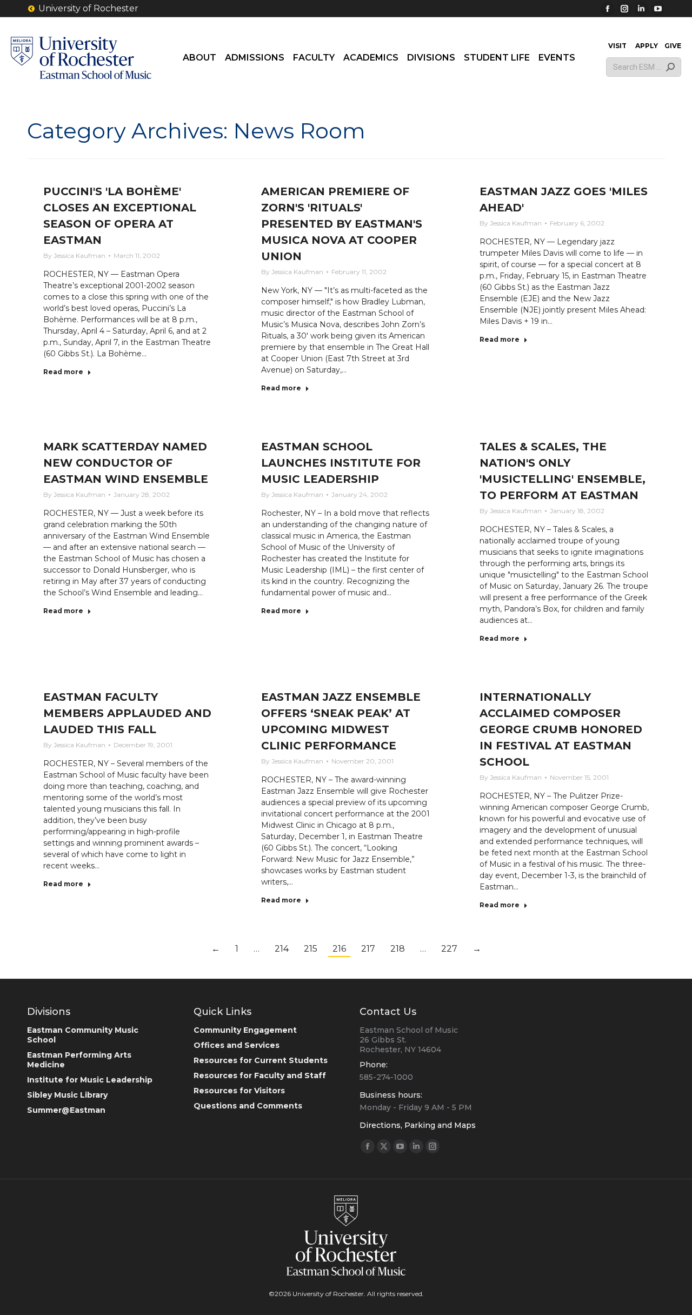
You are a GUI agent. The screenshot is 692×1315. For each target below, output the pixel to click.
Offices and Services (237, 1045)
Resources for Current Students (261, 1060)
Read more (63, 372)
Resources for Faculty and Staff (260, 1075)
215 (310, 949)
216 (339, 949)
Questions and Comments (248, 1106)
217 (368, 949)
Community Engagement (245, 1030)
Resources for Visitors (239, 1090)
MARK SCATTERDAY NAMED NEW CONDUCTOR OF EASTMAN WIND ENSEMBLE (125, 463)
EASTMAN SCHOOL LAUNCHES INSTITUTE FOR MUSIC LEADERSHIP (341, 463)
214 (282, 949)
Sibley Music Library (67, 1095)
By (74, 255)
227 (449, 949)
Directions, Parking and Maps (418, 1125)
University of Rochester (88, 8)
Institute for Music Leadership (89, 1080)
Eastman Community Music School (82, 1035)
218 (397, 949)
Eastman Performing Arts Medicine (79, 1060)
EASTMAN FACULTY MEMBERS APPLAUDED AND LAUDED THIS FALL (127, 713)
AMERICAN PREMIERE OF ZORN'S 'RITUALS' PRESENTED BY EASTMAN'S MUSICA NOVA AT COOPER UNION (341, 224)
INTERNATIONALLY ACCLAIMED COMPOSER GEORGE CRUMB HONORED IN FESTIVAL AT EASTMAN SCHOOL (561, 729)
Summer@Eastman (66, 1110)
